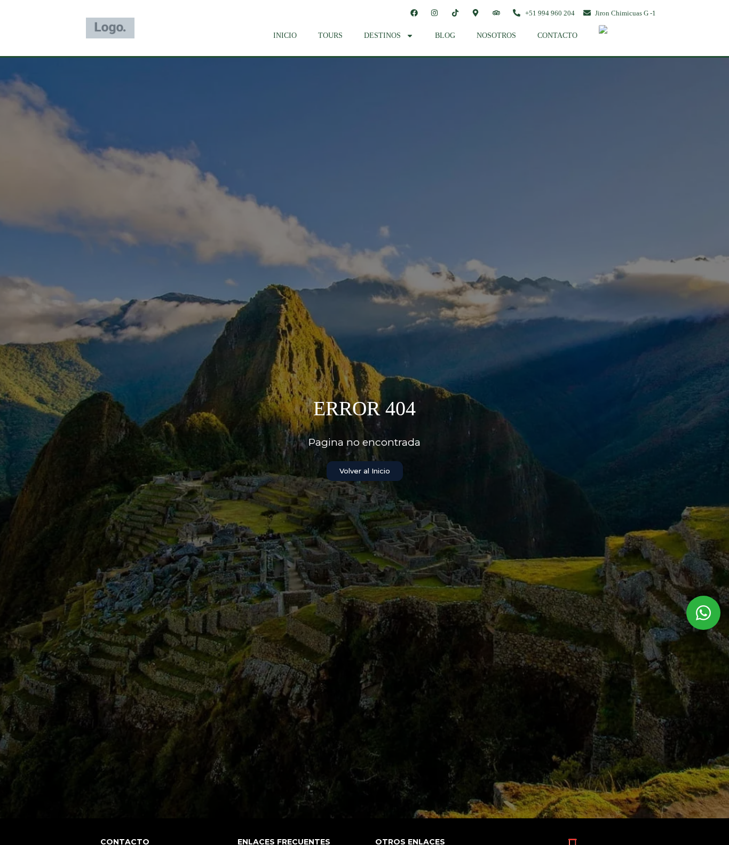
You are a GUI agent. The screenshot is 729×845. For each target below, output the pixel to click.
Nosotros (496, 35)
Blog (445, 35)
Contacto (557, 35)
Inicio (285, 35)
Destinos (382, 35)
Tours (330, 35)
